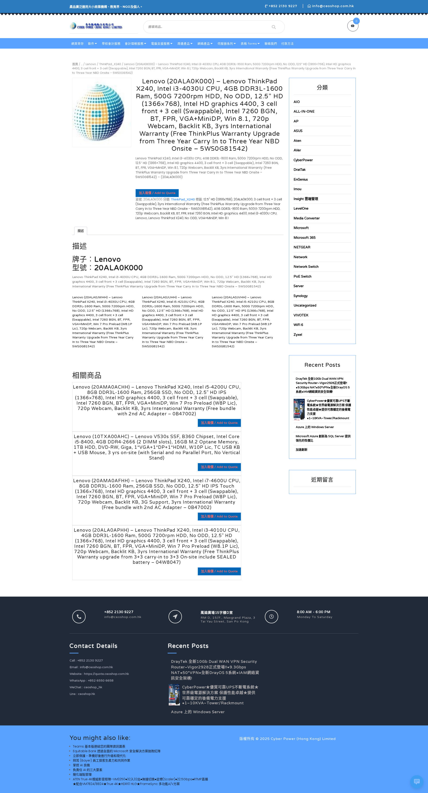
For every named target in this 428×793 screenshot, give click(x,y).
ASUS (298, 131)
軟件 (91, 43)
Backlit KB (167, 213)
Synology (301, 296)
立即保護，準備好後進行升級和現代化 (99, 756)
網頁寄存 (77, 43)
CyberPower (303, 160)
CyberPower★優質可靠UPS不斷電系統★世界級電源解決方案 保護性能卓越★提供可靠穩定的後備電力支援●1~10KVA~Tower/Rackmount (329, 409)
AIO (297, 102)
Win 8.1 (223, 218)
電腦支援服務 (160, 43)
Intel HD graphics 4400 (229, 213)
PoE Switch (302, 276)
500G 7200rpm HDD (264, 208)
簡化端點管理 (82, 774)
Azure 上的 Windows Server (315, 427)
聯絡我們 (271, 43)
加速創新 (301, 449)
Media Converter (307, 218)
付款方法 (287, 43)
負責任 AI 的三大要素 (87, 770)
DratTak (300, 170)
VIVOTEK (301, 315)
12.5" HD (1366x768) (218, 199)
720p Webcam (147, 213)
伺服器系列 (225, 43)
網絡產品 (204, 43)
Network (300, 257)
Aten (297, 141)
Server (299, 286)
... (81, 64)
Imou (297, 189)
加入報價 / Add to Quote (157, 193)
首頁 (75, 64)
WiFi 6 (298, 325)
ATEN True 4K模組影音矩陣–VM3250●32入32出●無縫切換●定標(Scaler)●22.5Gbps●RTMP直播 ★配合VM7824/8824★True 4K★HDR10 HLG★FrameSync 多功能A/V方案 (140, 781)
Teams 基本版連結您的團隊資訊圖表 (99, 746)
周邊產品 (183, 43)
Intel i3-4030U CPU (262, 213)
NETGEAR (302, 247)
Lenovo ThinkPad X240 (165, 218)
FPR (183, 213)
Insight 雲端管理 (306, 199)
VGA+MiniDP (207, 218)
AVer (297, 150)
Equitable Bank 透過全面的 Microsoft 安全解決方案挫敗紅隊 (116, 751)
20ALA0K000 (243, 199)
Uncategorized (305, 305)
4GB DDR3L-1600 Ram (230, 208)
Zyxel (298, 335)
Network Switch (306, 267)
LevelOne (301, 208)
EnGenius (301, 179)
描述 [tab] (81, 231)
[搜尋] (274, 27)
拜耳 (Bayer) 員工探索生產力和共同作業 (101, 760)
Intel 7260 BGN (199, 213)
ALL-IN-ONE (304, 111)
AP (296, 121)
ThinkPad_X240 (110, 64)
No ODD (191, 218)
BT (178, 213)
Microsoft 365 (305, 238)
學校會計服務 (111, 43)
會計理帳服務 (134, 43)
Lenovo (91, 64)
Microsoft (301, 228)
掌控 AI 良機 (81, 765)
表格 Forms (249, 43)
